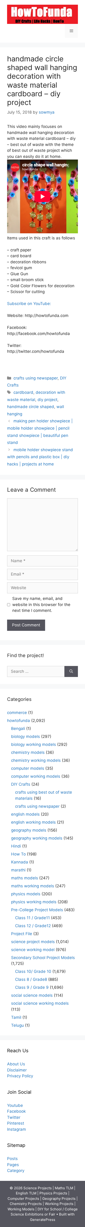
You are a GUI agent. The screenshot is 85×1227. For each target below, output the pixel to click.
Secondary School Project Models (43, 957)
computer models (27, 768)
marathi (18, 870)
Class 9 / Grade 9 (32, 987)
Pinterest (15, 1123)
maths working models (32, 886)
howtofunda (18, 720)
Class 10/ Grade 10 (33, 971)
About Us (16, 1064)
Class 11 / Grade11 (32, 917)
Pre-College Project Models (37, 909)
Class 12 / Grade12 (33, 925)
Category (15, 1170)
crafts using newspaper (35, 378)
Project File (21, 933)
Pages (13, 1164)
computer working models (35, 776)
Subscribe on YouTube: (29, 303)
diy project (47, 399)
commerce (17, 712)
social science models (32, 995)
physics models (25, 894)
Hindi (16, 846)
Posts (12, 1158)
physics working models (33, 902)
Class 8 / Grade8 (31, 979)
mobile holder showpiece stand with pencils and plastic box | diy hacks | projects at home (40, 456)
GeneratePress (42, 1219)
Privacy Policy (20, 1076)
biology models (25, 736)
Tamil (16, 1017)
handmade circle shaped (30, 406)
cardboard (23, 392)
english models (25, 814)
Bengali (18, 728)
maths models (24, 878)
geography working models (36, 838)
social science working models (40, 1003)
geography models (28, 830)
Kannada (19, 862)
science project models (33, 941)
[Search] (71, 671)
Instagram (16, 1129)
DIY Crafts (20, 784)
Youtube (15, 1105)
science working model (33, 949)
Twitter (13, 1117)
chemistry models (28, 752)
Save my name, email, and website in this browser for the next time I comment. (41, 604)
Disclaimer (17, 1070)
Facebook (16, 1111)
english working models (33, 822)
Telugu (17, 1025)
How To (18, 854)
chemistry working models (36, 760)
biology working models (33, 744)
